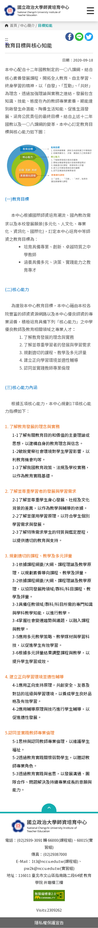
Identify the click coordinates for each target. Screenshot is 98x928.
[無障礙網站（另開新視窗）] (49, 898)
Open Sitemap (49, 807)
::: (6, 39)
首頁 (13, 25)
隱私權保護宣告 (49, 922)
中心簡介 (27, 25)
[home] (36, 10)
